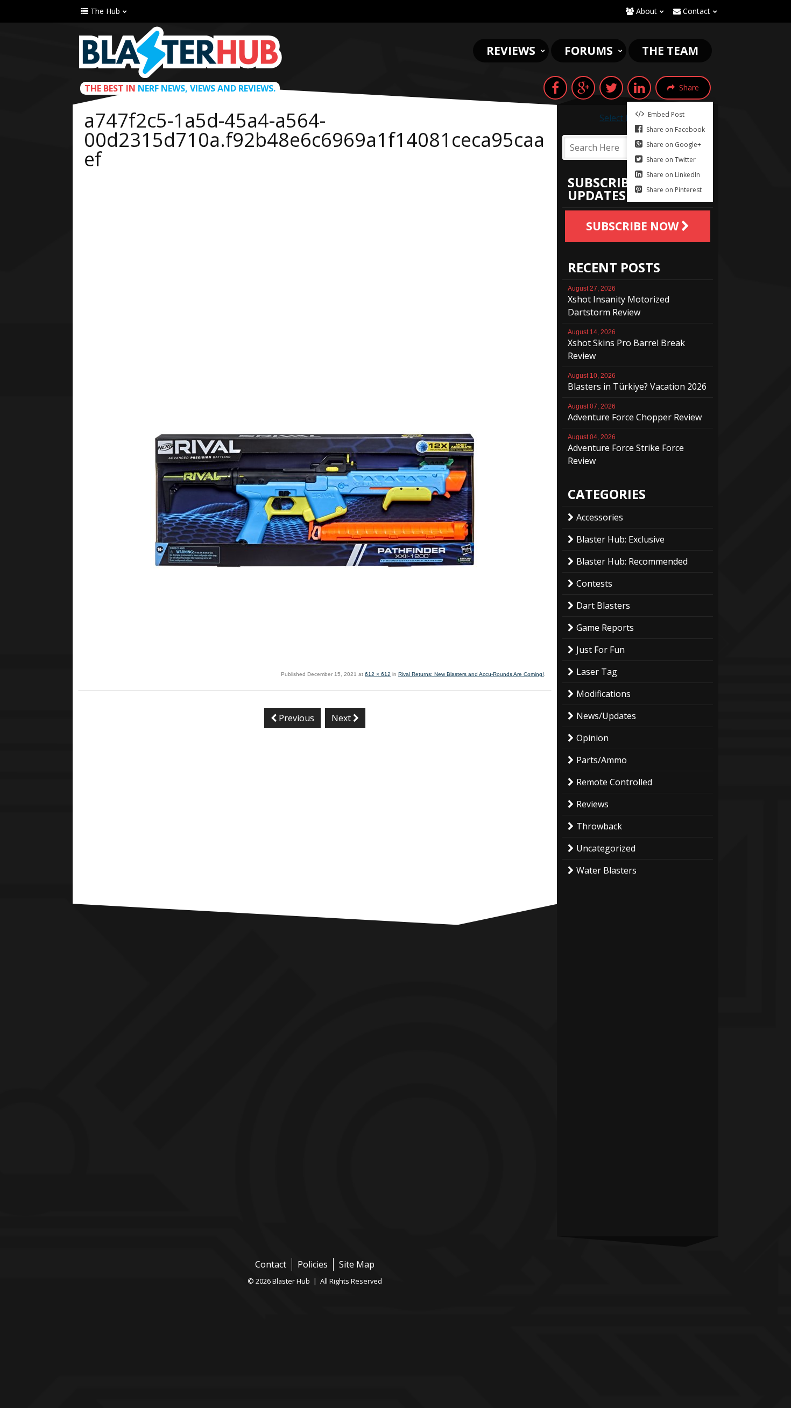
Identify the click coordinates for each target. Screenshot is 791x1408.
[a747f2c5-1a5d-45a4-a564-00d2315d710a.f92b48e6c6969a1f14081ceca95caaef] (314, 662)
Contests (594, 583)
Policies (313, 1264)
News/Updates (606, 716)
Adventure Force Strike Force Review (626, 450)
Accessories (599, 517)
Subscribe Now (633, 226)
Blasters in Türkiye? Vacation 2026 (637, 382)
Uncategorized (605, 848)
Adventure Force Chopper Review (635, 413)
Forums (588, 50)
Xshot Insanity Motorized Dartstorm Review (618, 301)
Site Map (357, 1264)
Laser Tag (596, 672)
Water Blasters (606, 870)
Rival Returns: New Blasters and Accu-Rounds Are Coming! (471, 674)
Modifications (603, 694)
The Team (670, 50)
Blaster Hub (180, 52)
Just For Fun (600, 650)
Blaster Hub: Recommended (632, 561)
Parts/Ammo (601, 760)
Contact (695, 11)
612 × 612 (378, 674)
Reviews (510, 50)
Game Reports (605, 627)
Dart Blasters (603, 605)
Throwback (599, 826)
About (645, 11)
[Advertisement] (315, 255)
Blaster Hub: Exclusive (620, 539)
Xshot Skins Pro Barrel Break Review (626, 345)
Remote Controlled (614, 782)
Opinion (592, 738)
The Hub (104, 11)
